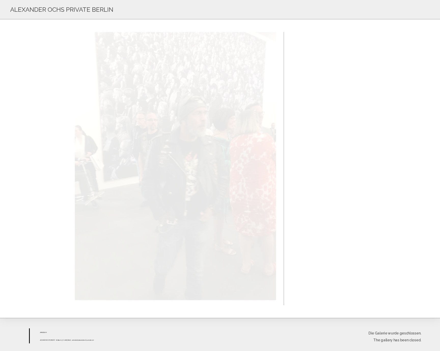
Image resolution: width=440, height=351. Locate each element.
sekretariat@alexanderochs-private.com (83, 340)
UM (45, 332)
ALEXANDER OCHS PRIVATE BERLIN (61, 9)
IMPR (41, 332)
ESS (44, 332)
